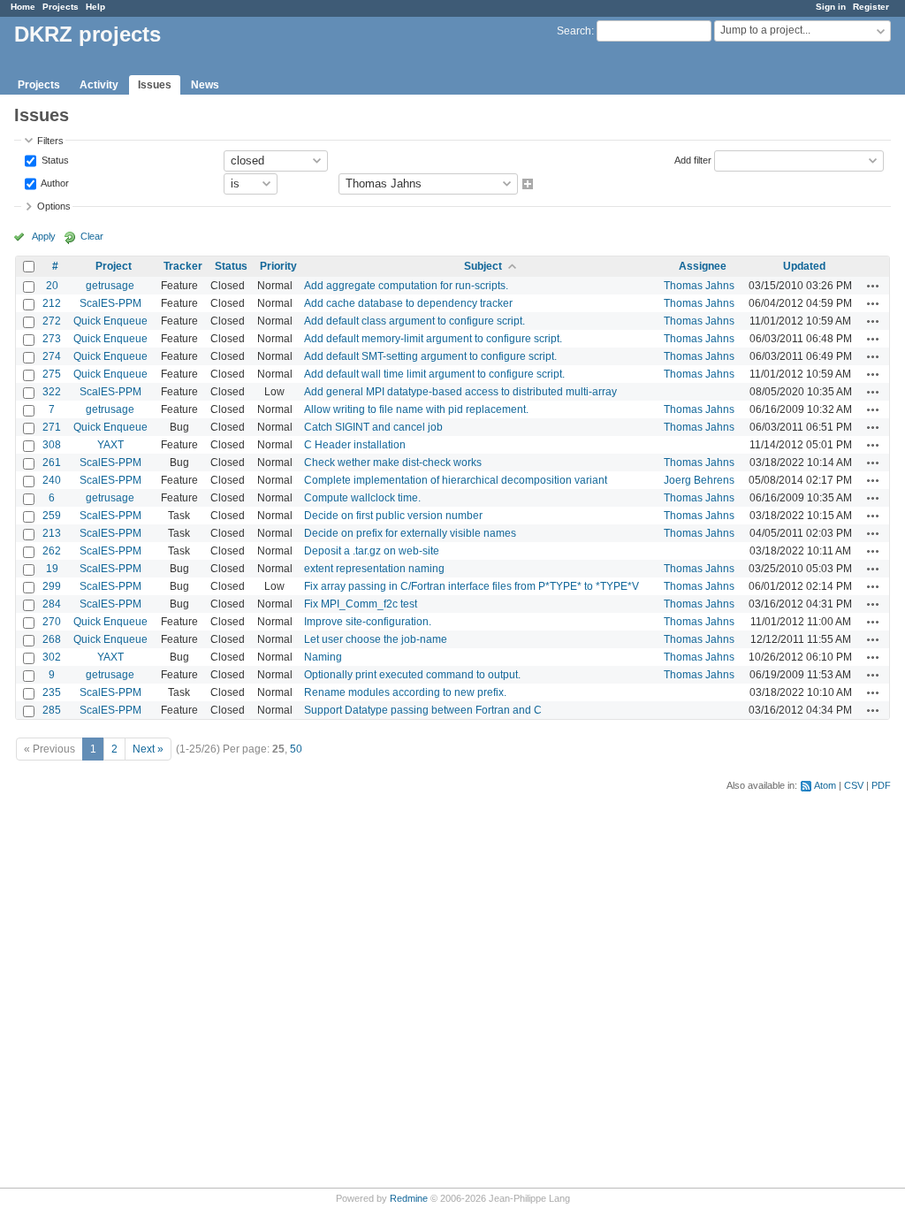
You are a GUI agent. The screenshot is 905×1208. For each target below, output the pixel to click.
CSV (853, 785)
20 (52, 285)
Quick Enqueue (110, 321)
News (205, 85)
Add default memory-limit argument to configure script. (433, 339)
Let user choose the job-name (375, 639)
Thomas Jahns (699, 285)
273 (51, 339)
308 (51, 445)
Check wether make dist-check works (393, 462)
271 (51, 427)
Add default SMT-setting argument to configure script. (430, 356)
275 (51, 374)
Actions (873, 286)
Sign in (831, 6)
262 (51, 551)
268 (51, 639)
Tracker (183, 266)
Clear (91, 236)
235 (51, 692)
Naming (323, 657)
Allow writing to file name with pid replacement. (416, 409)
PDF (881, 785)
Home (23, 6)
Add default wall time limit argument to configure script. (434, 374)
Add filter (692, 159)
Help (95, 6)
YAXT (110, 445)
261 (51, 462)
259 (51, 515)
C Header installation (355, 445)
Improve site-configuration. (367, 621)
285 (51, 710)
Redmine (409, 1198)
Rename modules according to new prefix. (405, 692)
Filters (50, 140)
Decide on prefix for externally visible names (410, 533)
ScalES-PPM (110, 303)
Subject (483, 266)
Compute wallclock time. (362, 498)
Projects (60, 6)
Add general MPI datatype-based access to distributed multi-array (460, 392)
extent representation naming (374, 568)
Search (574, 31)
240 (51, 480)
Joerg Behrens (699, 480)
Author (54, 182)
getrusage (110, 285)
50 (296, 749)
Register (871, 6)
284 (51, 604)
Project (113, 266)
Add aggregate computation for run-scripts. (406, 285)
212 (51, 303)
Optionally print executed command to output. (412, 675)
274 (51, 356)
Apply (44, 236)
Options (54, 206)
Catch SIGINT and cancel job (373, 427)
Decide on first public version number (393, 515)
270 (51, 621)
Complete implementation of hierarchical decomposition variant (455, 480)
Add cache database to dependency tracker (408, 303)
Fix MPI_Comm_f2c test (360, 604)
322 (51, 392)
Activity (99, 85)
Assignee (702, 266)
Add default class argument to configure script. (414, 321)
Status (54, 159)
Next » (148, 749)
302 (51, 657)
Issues (154, 85)
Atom (825, 785)
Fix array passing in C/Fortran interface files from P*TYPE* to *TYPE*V (471, 586)
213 (51, 533)
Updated (804, 266)
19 (52, 568)
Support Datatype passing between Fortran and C (423, 710)
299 (51, 586)
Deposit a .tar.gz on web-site (371, 551)
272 (51, 321)
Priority (278, 266)
